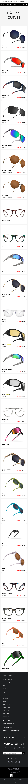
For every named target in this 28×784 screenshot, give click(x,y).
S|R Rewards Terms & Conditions (7, 781)
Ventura (4, 595)
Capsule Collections (8, 692)
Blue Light (7, 720)
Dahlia (3, 471)
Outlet (4, 701)
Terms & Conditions (14, 782)
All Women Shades (8, 683)
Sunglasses (7, 676)
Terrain (4, 346)
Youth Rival (5, 670)
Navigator (4, 122)
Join (23, 753)
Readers (5, 689)
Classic (4, 247)
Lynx (3, 570)
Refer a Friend (7, 707)
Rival (3, 446)
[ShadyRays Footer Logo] (14, 758)
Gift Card (5, 698)
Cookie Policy (24, 781)
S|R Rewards (6, 704)
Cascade (4, 147)
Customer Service (9, 737)
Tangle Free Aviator (7, 48)
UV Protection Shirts (11, 730)
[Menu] (1, 4)
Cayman (4, 97)
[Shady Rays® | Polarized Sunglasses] (13, 4)
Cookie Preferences (7, 779)
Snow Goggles (8, 724)
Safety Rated (8, 727)
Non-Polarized (7, 695)
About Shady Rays (9, 734)
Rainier (4, 321)
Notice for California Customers (18, 779)
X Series (4, 72)
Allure (3, 222)
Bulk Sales (6, 713)
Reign (3, 272)
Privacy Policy (17, 781)
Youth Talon (5, 545)
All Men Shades (7, 680)
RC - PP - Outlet (14, 15)
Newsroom (6, 716)
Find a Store (6, 710)
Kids (4, 686)
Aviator (4, 421)
